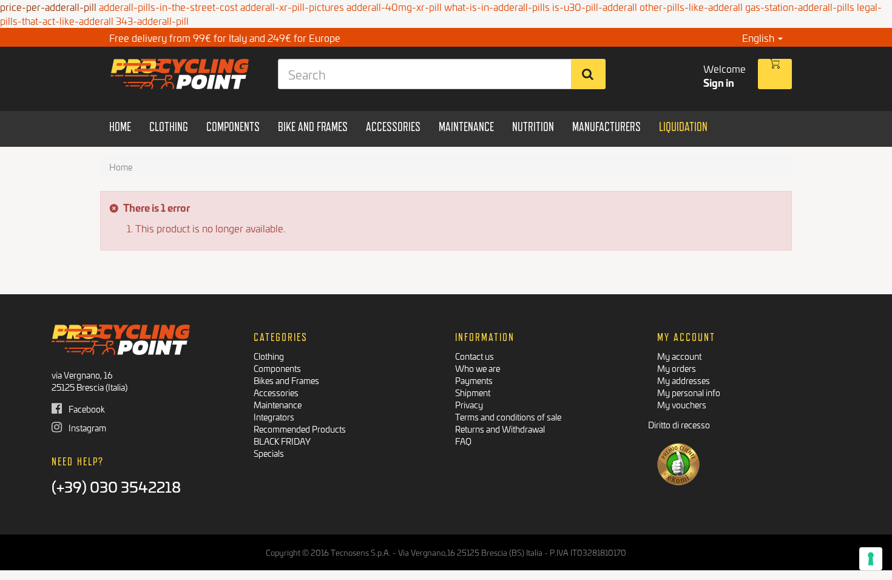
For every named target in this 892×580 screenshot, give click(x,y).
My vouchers (681, 404)
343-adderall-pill (152, 20)
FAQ (463, 440)
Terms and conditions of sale (508, 416)
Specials (269, 453)
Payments (474, 380)
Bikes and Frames (286, 380)
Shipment (472, 392)
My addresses (683, 380)
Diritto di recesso (679, 424)
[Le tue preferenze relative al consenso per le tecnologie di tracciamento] (870, 558)
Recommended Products (300, 428)
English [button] (759, 37)
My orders (676, 368)
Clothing (269, 355)
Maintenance (278, 404)
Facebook (86, 408)
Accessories (276, 392)
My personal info (688, 392)
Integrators (274, 416)
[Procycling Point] (180, 74)
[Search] (588, 74)
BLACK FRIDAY (282, 440)
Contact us (474, 355)
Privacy (469, 404)
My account (679, 355)
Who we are (477, 368)
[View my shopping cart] (775, 74)
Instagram (86, 427)
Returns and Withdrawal (500, 428)
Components (277, 368)
